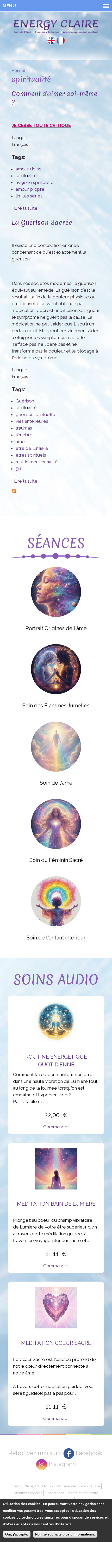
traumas (24, 428)
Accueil (19, 70)
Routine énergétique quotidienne (56, 1061)
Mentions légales (28, 1493)
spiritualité (26, 175)
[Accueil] (56, 28)
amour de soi (29, 168)
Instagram (62, 1464)
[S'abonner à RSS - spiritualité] (14, 490)
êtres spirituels (31, 455)
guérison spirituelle (35, 414)
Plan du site (90, 1486)
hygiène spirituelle (35, 182)
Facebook (89, 1453)
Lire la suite (26, 208)
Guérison (25, 401)
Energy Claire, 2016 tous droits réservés (43, 1486)
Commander (56, 1126)
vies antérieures (32, 421)
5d (18, 468)
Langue (19, 137)
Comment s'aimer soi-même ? (54, 98)
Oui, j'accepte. (16, 1534)
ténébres (25, 434)
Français (61, 40)
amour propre (30, 189)
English (51, 40)
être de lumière (32, 448)
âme (20, 441)
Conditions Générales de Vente (72, 1493)
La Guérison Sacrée (42, 222)
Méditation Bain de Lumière (56, 1204)
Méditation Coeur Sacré (56, 1343)
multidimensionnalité (37, 461)
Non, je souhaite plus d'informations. (65, 1534)
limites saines (29, 196)
